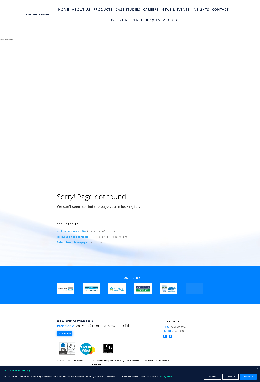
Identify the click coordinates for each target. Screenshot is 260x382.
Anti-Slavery (114, 361)
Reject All (230, 376)
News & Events (176, 9)
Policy (121, 361)
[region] (130, 374)
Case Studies (128, 9)
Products (103, 9)
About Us (81, 9)
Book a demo (65, 333)
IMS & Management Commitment (140, 361)
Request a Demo (161, 19)
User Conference (126, 19)
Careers (151, 9)
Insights (201, 9)
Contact (220, 9)
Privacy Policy (166, 376)
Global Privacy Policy (99, 361)
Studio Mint (96, 364)
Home (63, 9)
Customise (212, 376)
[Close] (257, 368)
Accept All (248, 376)
